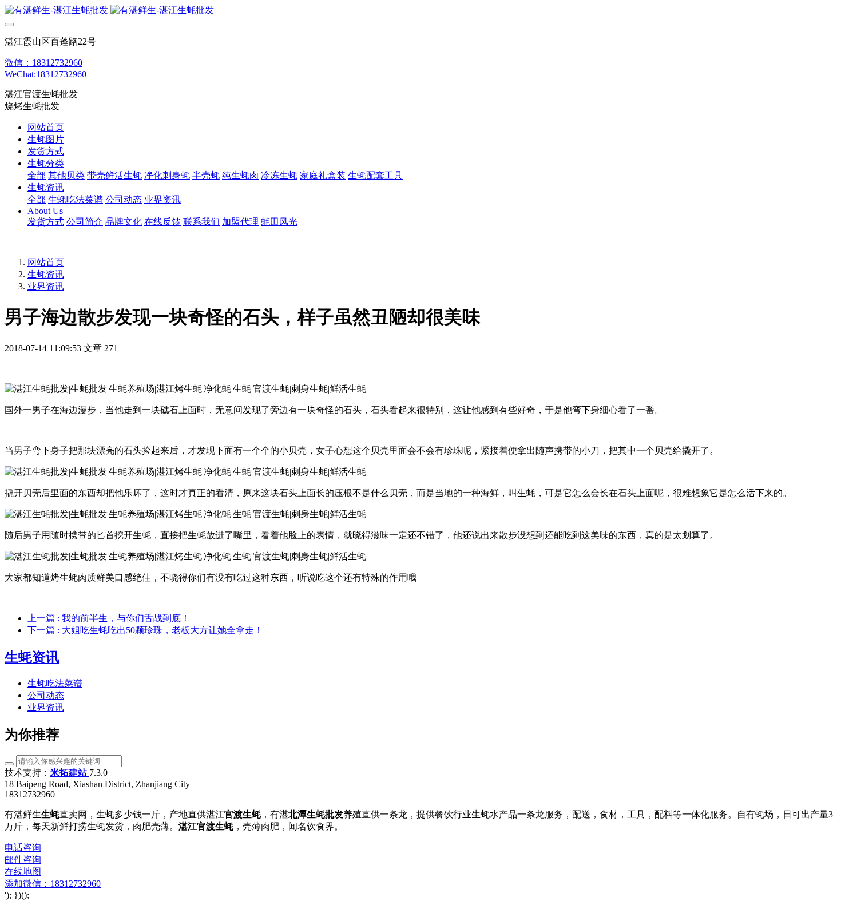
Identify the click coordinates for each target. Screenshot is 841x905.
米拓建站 (69, 772)
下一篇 (145, 630)
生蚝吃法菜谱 (54, 683)
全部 (36, 175)
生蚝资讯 (45, 274)
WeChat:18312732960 (45, 74)
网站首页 (45, 127)
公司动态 (45, 695)
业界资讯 (45, 286)
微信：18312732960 (43, 63)
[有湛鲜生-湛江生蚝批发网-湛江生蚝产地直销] (420, 11)
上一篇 (108, 618)
